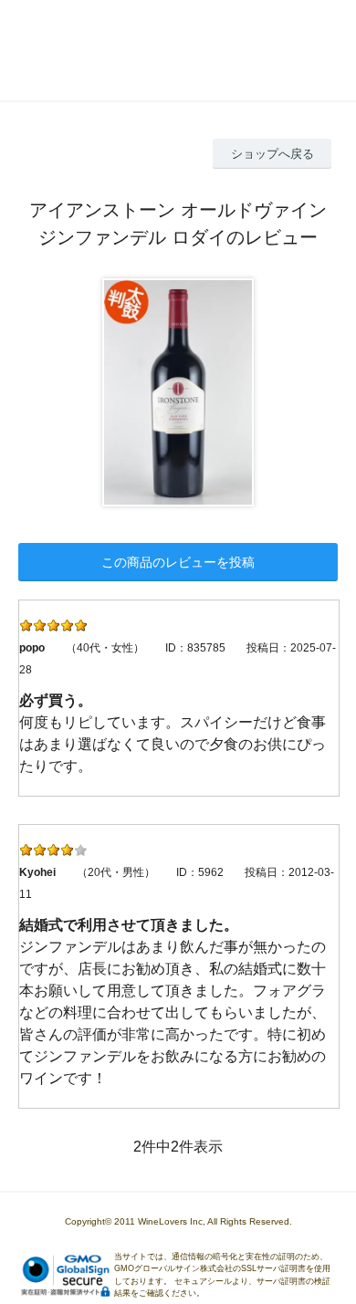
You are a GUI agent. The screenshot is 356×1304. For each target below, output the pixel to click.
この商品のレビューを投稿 (178, 562)
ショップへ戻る (272, 154)
